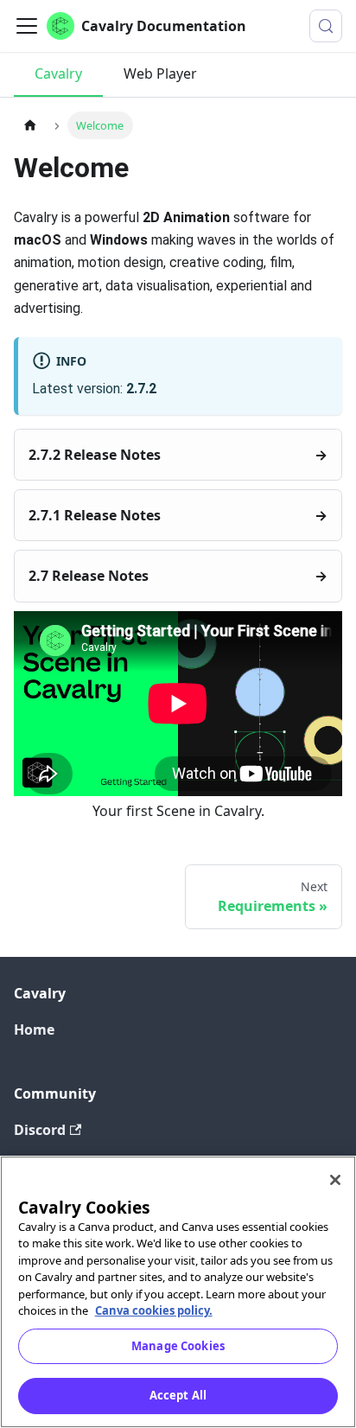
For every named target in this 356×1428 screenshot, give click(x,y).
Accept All (178, 1395)
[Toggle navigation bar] (27, 26)
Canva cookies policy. (154, 1310)
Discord (40, 1129)
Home (34, 1029)
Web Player (160, 73)
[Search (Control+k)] (325, 26)
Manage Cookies (178, 1346)
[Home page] (30, 125)
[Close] (335, 1180)
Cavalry (58, 73)
